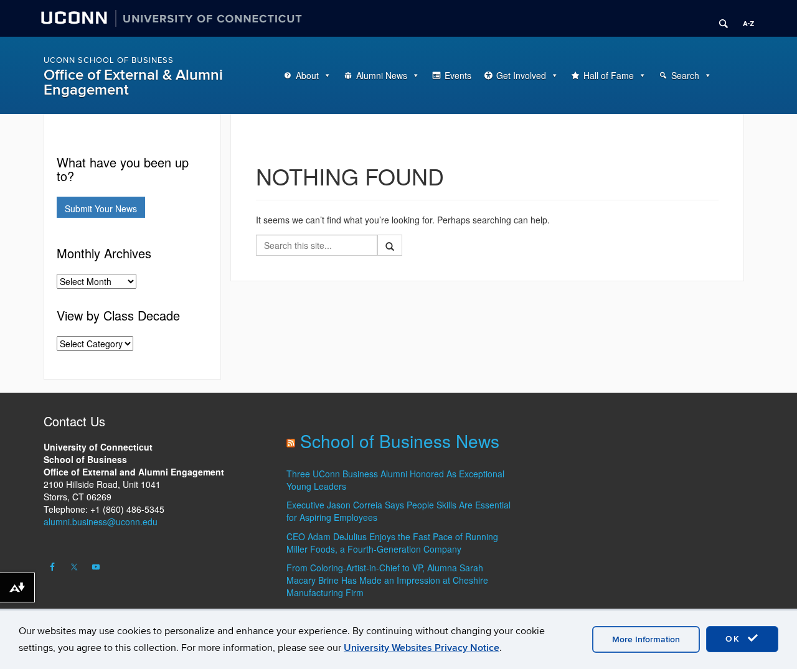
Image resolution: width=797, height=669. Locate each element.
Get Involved (521, 75)
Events (458, 75)
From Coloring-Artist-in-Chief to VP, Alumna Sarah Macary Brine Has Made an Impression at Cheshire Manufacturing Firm (387, 580)
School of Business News (399, 440)
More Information (646, 639)
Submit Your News (101, 208)
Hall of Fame (608, 75)
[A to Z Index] (744, 19)
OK (734, 639)
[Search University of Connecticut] (719, 19)
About (307, 75)
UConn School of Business (109, 60)
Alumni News (381, 75)
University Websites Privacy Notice (421, 648)
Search (685, 75)
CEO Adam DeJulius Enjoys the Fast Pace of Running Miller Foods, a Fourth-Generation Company (392, 542)
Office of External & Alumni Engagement (133, 82)
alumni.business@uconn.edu (101, 521)
